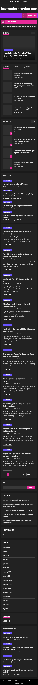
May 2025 (5, 609)
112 (24, 474)
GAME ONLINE (8, 50)
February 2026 (7, 572)
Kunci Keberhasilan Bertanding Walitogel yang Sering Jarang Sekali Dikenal (7, 87)
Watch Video (32, 16)
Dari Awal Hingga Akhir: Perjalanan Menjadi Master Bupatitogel (17, 405)
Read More (8, 245)
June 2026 (6, 555)
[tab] (8, 67)
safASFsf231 (8, 58)
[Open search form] (20, 15)
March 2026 (6, 568)
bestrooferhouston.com (19, 8)
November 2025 (7, 584)
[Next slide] (34, 33)
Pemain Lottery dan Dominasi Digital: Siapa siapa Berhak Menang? (7, 153)
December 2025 (7, 580)
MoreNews (29, 681)
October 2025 (7, 588)
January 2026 (6, 576)
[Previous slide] (32, 33)
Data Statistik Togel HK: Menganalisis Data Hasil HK (7, 98)
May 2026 (5, 559)
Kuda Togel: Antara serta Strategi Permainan (7, 75)
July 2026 (5, 551)
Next (28, 474)
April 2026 (6, 564)
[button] (3, 15)
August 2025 (6, 596)
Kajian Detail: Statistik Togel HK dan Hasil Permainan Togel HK (7, 110)
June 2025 (6, 605)
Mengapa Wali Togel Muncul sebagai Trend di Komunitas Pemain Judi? (17, 454)
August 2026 (6, 547)
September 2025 (7, 592)
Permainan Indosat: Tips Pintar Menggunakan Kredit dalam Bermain (17, 430)
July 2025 (5, 600)
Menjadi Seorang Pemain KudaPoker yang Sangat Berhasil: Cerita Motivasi (18, 355)
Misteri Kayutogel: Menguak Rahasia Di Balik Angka (17, 380)
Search (5, 482)
